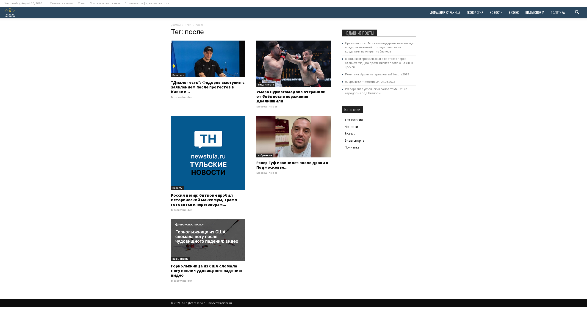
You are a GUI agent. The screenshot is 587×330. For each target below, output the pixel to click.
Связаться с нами (62, 3)
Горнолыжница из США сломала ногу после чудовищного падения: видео (206, 271)
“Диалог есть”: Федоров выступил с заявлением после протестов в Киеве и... (207, 87)
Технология (474, 12)
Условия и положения (105, 3)
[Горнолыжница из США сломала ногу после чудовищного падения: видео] (208, 240)
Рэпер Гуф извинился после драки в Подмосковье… (292, 165)
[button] (576, 13)
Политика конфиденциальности (147, 3)
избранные (265, 155)
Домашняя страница (445, 12)
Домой (176, 25)
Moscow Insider (181, 97)
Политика (558, 12)
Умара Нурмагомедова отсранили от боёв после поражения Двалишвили (291, 96)
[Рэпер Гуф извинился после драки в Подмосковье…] (293, 136)
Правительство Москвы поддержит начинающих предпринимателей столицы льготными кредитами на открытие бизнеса (380, 47)
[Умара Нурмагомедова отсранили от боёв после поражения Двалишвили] (293, 64)
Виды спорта (534, 12)
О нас (82, 3)
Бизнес (514, 12)
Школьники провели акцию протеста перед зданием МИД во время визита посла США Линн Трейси (379, 63)
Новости (496, 12)
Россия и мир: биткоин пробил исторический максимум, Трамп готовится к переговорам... (204, 200)
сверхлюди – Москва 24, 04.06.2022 (370, 81)
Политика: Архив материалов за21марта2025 (377, 74)
